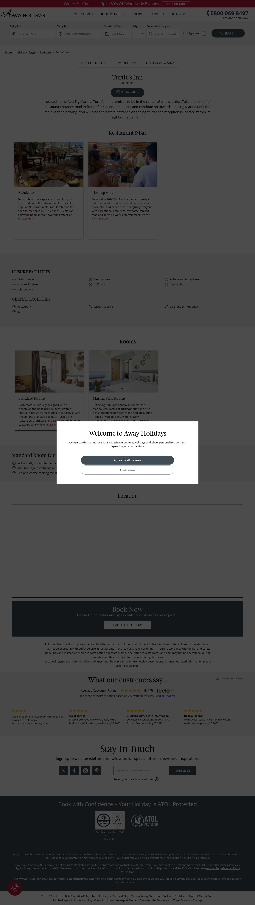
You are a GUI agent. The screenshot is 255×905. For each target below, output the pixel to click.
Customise (127, 470)
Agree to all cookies (127, 460)
